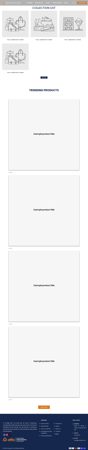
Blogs (57, 434)
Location (57, 431)
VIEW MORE (44, 407)
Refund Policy (45, 426)
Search (57, 426)
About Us (58, 429)
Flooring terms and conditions (46, 432)
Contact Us (58, 423)
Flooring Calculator (46, 436)
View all (44, 77)
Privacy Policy (45, 423)
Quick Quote (82, 3)
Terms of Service (46, 429)
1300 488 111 (77, 435)
